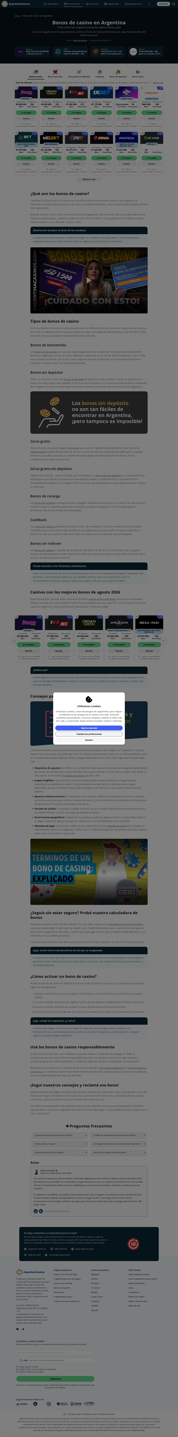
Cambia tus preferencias (89, 734)
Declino (89, 740)
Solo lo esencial (89, 728)
